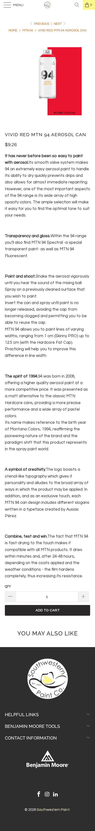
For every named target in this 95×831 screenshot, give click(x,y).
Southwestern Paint (53, 810)
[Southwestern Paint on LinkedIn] (55, 794)
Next (58, 24)
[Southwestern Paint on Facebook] (38, 794)
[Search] (77, 5)
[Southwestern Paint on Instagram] (47, 794)
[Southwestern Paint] (47, 5)
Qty (8, 586)
